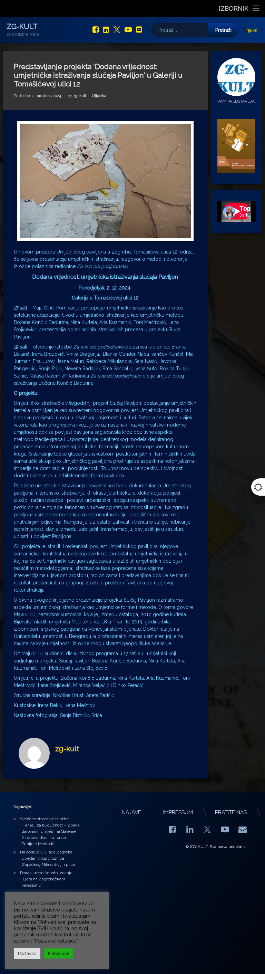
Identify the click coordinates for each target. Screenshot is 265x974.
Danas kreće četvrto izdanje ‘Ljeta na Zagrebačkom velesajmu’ (46, 879)
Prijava (250, 30)
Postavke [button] (27, 953)
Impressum (178, 812)
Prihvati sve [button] (58, 953)
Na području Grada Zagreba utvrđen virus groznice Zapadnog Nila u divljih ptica (47, 858)
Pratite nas (231, 812)
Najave (131, 812)
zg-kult (79, 96)
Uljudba (99, 96)
